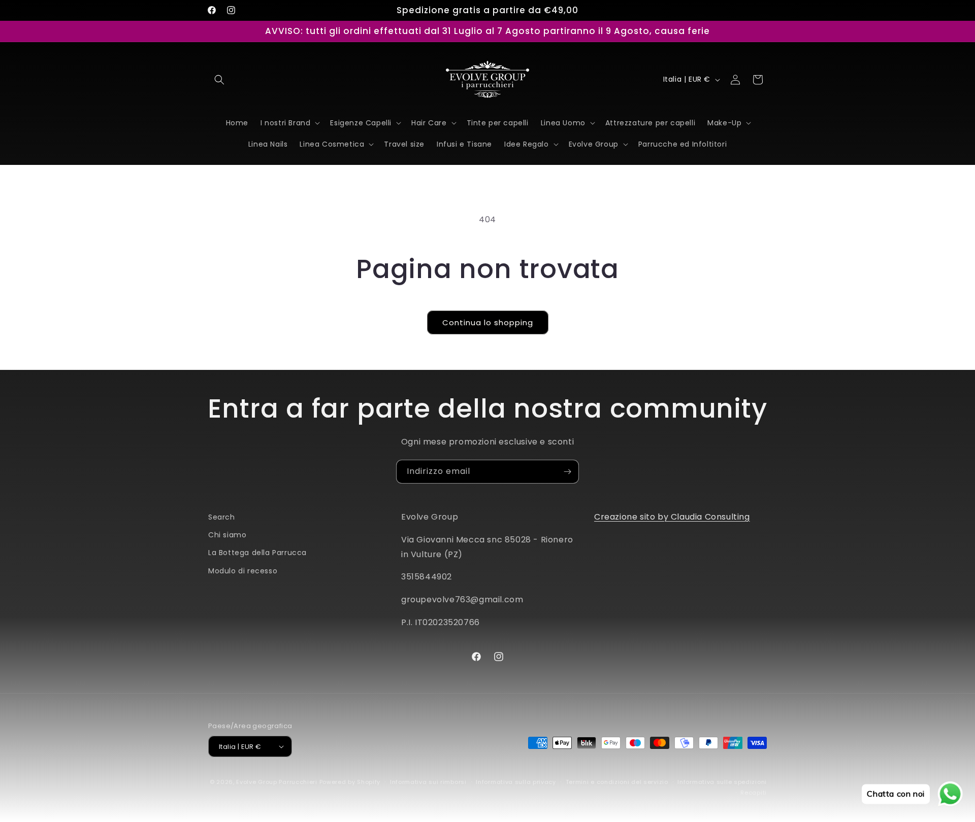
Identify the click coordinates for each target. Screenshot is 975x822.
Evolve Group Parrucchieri (276, 782)
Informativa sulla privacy (516, 782)
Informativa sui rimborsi (428, 782)
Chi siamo (227, 535)
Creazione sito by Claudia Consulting (672, 517)
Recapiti (753, 793)
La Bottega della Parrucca (257, 552)
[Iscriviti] (567, 472)
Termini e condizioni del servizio (617, 782)
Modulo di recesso (242, 571)
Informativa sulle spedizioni (722, 782)
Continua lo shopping (487, 322)
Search (221, 517)
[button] (219, 79)
